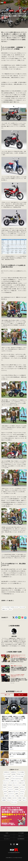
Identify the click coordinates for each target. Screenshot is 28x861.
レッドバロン (12, 795)
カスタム (22, 791)
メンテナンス (11, 789)
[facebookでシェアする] (16, 617)
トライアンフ (11, 793)
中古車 (6, 795)
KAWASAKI (16, 787)
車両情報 (11, 10)
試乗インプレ (5, 609)
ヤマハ (6, 793)
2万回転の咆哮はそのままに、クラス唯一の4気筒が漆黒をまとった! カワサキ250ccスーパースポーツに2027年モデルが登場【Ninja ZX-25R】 (18, 744)
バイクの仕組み (21, 772)
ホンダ (11, 609)
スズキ (22, 795)
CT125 (5, 791)
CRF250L (13, 774)
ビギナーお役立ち (8, 776)
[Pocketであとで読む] (22, 617)
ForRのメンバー (7, 835)
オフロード (22, 787)
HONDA (17, 789)
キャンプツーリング (17, 785)
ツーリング (15, 800)
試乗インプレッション (15, 780)
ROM (24, 785)
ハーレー (4, 789)
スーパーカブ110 (7, 774)
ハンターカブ (23, 789)
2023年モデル (14, 772)
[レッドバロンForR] (3, 3)
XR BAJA (10, 785)
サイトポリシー (7, 838)
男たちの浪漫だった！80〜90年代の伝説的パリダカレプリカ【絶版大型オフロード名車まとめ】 (18, 761)
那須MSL (7, 778)
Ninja (17, 795)
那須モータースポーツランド (14, 791)
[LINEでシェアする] (19, 617)
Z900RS (4, 800)
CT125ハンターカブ (14, 607)
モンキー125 (23, 607)
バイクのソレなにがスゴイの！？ (17, 778)
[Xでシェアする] (13, 617)
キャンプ (9, 800)
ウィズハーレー (6, 780)
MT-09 (5, 787)
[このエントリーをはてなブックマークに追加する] (25, 617)
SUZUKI (5, 785)
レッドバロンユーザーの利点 (18, 776)
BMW (17, 793)
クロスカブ (10, 787)
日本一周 (22, 780)
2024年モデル (7, 772)
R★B (20, 800)
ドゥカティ (22, 793)
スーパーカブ (14, 802)
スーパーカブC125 (6, 607)
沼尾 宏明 (14, 636)
